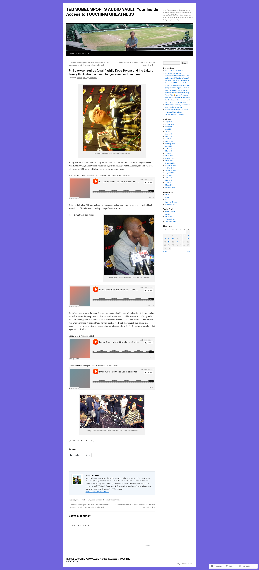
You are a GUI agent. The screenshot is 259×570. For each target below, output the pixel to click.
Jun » (188, 251)
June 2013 (168, 148)
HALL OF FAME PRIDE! (174, 71)
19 (177, 242)
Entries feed (169, 216)
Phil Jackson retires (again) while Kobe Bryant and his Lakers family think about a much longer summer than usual (111, 72)
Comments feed (170, 219)
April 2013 (168, 153)
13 (180, 238)
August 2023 (169, 124)
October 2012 (169, 158)
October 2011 (169, 168)
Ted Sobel (93, 77)
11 (173, 238)
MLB (167, 194)
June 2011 (168, 177)
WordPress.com (170, 221)
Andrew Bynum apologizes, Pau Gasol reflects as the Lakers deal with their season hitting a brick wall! (89, 63)
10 (169, 238)
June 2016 (168, 134)
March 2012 (169, 160)
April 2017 (168, 129)
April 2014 (168, 139)
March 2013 (169, 156)
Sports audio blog (171, 202)
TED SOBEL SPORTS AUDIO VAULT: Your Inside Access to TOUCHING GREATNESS (112, 11)
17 (169, 242)
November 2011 (170, 165)
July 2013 (168, 146)
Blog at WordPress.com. (185, 564)
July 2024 (168, 122)
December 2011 (170, 163)
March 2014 (169, 141)
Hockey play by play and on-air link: (177, 109)
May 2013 (168, 151)
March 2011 (169, 185)
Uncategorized (96, 500)
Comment (146, 545)
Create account (170, 211)
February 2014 (170, 143)
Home (71, 53)
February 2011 (170, 187)
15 (188, 238)
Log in (167, 214)
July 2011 (168, 175)
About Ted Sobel (82, 53)
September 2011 (170, 170)
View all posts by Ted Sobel (97, 491)
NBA (88, 500)
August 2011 (169, 173)
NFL (166, 199)
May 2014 (168, 136)
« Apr (165, 251)
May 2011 (168, 180)
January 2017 (169, 131)
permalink (116, 500)
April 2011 (168, 182)
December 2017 (170, 126)
